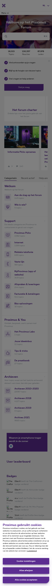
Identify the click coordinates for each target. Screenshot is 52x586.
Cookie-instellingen (26, 561)
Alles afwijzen (26, 571)
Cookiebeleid (32, 551)
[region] (26, 553)
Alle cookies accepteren (26, 580)
